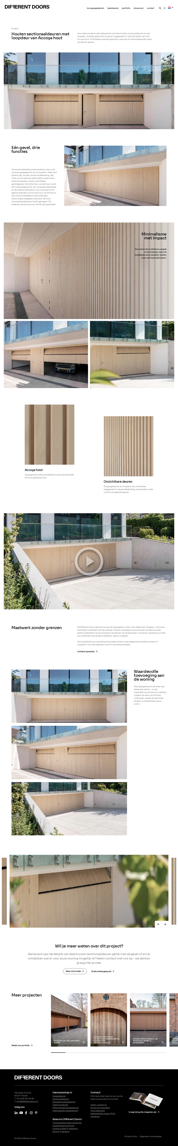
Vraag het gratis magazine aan (144, 1112)
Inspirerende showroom (63, 1126)
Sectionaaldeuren (60, 1099)
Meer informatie (75, 971)
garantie (65, 1131)
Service (55, 1131)
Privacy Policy (130, 1136)
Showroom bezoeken (100, 1108)
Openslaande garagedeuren (65, 1110)
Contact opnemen (87, 651)
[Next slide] (165, 924)
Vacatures (95, 1116)
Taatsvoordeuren (60, 1105)
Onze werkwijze (97, 1110)
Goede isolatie (59, 1128)
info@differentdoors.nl (27, 1101)
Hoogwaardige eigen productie (67, 1123)
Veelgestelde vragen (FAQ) (102, 1113)
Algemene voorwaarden (151, 1136)
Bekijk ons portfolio (22, 1045)
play (89, 561)
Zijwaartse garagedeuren (63, 1102)
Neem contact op (98, 1105)
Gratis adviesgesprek (103, 971)
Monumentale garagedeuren (65, 1108)
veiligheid (73, 1128)
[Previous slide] (158, 924)
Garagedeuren (59, 1096)
